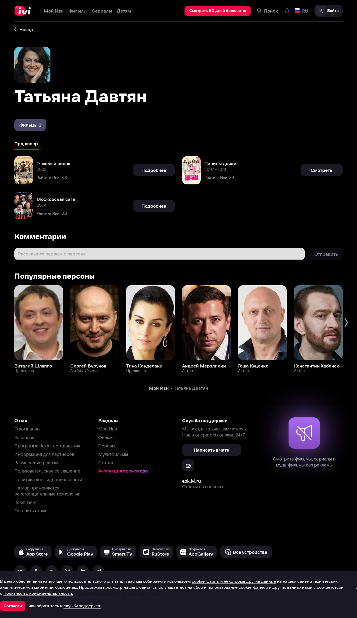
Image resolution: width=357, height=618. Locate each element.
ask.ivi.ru (191, 481)
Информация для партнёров (44, 454)
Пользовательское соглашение (47, 470)
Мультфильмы (113, 454)
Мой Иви (107, 428)
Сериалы (107, 445)
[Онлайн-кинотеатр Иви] (24, 11)
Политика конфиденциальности (48, 479)
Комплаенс (26, 502)
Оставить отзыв (30, 510)
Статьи (105, 462)
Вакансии (24, 437)
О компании (27, 428)
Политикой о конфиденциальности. (38, 593)
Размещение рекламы (37, 462)
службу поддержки (82, 605)
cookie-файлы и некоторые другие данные (234, 581)
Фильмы (107, 437)
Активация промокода (123, 470)
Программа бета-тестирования (47, 445)
